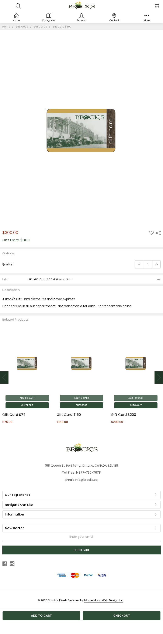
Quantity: (7, 264)
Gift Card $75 (13, 414)
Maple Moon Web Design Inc (103, 600)
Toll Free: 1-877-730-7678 (81, 472)
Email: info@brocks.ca (81, 480)
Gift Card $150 (69, 414)
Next (159, 377)
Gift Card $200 (123, 414)
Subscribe (82, 550)
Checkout (27, 405)
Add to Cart (27, 398)
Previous (4, 377)
